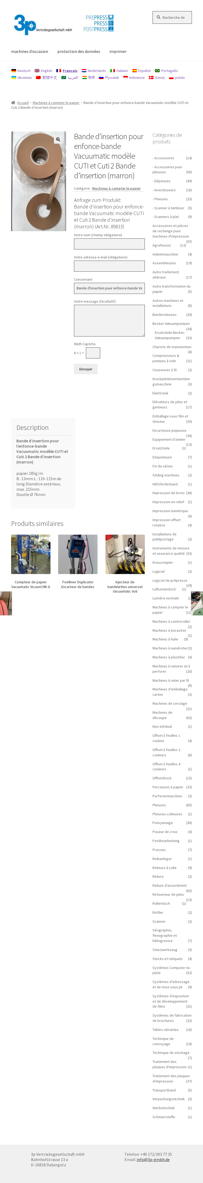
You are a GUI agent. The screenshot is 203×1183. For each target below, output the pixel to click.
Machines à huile (165, 639)
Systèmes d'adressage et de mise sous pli (171, 984)
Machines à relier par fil (171, 680)
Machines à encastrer (169, 630)
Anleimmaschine (165, 254)
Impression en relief (168, 501)
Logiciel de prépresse (170, 580)
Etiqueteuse (162, 457)
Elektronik (160, 393)
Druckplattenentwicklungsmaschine (171, 381)
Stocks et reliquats (168, 958)
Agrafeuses (162, 245)
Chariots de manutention (172, 346)
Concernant (83, 279)
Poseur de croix (165, 831)
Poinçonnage (163, 822)
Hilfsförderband (165, 484)
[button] (58, 139)
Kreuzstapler (163, 562)
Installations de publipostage (165, 537)
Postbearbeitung (166, 840)
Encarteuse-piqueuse (169, 430)
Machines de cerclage (170, 703)
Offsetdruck (162, 778)
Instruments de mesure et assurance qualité (171, 551)
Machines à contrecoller (171, 621)
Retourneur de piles (168, 894)
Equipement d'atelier (169, 439)
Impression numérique (170, 510)
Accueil (23, 102)
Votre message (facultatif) (95, 301)
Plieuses (159, 805)
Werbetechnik (164, 1107)
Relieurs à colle (165, 867)
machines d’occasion (29, 51)
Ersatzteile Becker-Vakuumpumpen (170, 335)
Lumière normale (166, 598)
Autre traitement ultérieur (166, 275)
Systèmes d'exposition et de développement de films (171, 1001)
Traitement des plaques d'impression (170, 1064)
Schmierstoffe (164, 1116)
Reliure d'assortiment (170, 885)
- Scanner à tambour (168, 208)
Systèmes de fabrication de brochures (172, 1018)
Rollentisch (161, 903)
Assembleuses (164, 263)
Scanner (159, 921)
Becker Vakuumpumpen (171, 323)
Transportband (164, 1090)
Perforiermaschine (167, 796)
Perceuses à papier (168, 787)
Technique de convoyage (163, 1041)
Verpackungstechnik (169, 1098)
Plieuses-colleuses (167, 814)
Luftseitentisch (164, 589)
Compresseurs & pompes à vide (166, 358)
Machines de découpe (162, 715)
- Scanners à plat (166, 216)
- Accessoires (163, 158)
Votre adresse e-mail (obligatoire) (100, 257)
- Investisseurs (164, 190)
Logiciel (159, 571)
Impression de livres (169, 492)
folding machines (166, 475)
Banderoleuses (165, 314)
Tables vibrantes (166, 1029)
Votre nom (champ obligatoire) (98, 235)
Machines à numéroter (170, 648)
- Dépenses (161, 181)
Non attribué (162, 726)
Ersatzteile (161, 448)
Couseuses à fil (165, 369)
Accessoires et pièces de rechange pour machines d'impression (171, 231)
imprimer (118, 51)
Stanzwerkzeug (165, 949)
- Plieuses (160, 199)
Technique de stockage (171, 1052)
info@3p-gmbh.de (153, 1159)
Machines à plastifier (169, 657)
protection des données (78, 51)
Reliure (158, 876)
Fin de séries (163, 466)
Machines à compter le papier (56, 102)
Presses (159, 849)
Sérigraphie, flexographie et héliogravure (165, 935)
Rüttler (158, 912)
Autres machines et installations (168, 303)
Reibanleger (162, 858)
